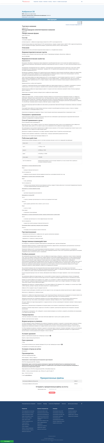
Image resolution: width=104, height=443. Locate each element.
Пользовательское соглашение (28, 403)
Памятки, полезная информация (27, 428)
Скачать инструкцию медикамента (73, 24)
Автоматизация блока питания (58, 419)
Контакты (64, 403)
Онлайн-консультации (62, 1)
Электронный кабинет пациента (27, 429)
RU (81, 1)
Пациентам (36, 1)
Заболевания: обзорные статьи (42, 420)
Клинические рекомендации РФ (43, 414)
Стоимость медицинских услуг (27, 421)
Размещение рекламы (72, 412)
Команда (45, 403)
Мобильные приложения (26, 431)
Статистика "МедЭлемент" (54, 403)
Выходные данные (52, 436)
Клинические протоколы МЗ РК (42, 412)
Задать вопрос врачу (25, 424)
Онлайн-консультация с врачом (27, 414)
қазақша (79, 23)
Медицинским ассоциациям (73, 416)
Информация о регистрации (28, 17)
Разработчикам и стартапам (73, 414)
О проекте (39, 403)
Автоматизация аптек (56, 417)
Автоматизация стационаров (58, 416)
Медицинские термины (41, 427)
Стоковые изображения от (49, 438)
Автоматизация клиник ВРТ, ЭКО (58, 414)
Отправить (52, 392)
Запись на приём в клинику (27, 417)
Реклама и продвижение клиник (58, 421)
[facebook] (82, 404)
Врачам (40, 1)
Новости (55, 1)
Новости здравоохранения (42, 422)
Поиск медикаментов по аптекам (28, 412)
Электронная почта (42, 389)
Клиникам (45, 1)
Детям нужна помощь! (73, 403)
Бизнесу (50, 1)
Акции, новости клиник (26, 419)
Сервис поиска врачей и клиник (27, 416)
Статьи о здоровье (25, 426)
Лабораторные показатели (42, 425)
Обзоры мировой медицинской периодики (42, 418)
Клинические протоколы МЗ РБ (43, 416)
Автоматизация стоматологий (58, 412)
